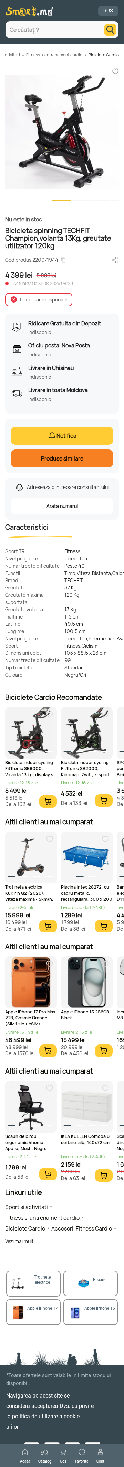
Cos (63, 1461)
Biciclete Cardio (104, 55)
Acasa (25, 1461)
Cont (100, 1461)
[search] (110, 30)
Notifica (66, 435)
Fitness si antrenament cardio (54, 55)
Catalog (44, 1461)
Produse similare (62, 458)
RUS (108, 10)
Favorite (82, 1461)
